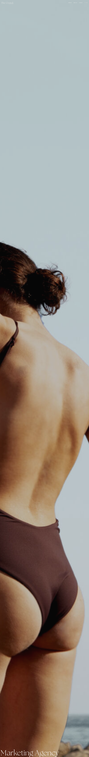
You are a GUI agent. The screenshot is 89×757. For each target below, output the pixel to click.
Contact (81, 2)
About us (75, 2)
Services (70, 2)
